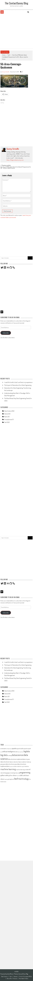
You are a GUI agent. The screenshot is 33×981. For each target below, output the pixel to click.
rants (18, 775)
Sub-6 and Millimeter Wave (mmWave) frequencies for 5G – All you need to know (15, 167)
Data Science (8, 411)
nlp (16, 773)
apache (14, 748)
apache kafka (20, 748)
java (1, 764)
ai (0, 748)
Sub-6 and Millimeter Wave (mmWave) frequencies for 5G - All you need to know (15, 57)
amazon (4, 748)
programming (24, 772)
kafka (15, 766)
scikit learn (26, 775)
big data (4, 754)
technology (24, 778)
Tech (9, 55)
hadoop (29, 762)
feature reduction (14, 762)
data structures (4, 762)
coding (9, 755)
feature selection (22, 762)
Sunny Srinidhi (5, 72)
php (18, 773)
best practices (20, 751)
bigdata (27, 751)
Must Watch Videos (23, 978)
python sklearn (12, 775)
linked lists (26, 766)
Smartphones (8, 419)
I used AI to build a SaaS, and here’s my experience (18, 382)
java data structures (8, 764)
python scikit (4, 775)
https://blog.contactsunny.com (15, 160)
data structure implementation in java (19, 759)
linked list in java (20, 766)
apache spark (27, 748)
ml (29, 769)
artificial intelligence (8, 751)
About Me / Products (12, 978)
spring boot (11, 779)
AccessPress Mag (23, 974)
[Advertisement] (16, 31)
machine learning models (22, 769)
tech (16, 778)
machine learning (8, 769)
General (6, 414)
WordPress (10, 974)
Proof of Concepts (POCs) (25, 976)
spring (6, 779)
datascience (17, 755)
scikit (20, 775)
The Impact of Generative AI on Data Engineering (17, 385)
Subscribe (6, 333)
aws (16, 752)
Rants (6, 417)
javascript (12, 766)
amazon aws (9, 748)
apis (1, 751)
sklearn (2, 779)
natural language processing (7, 773)
